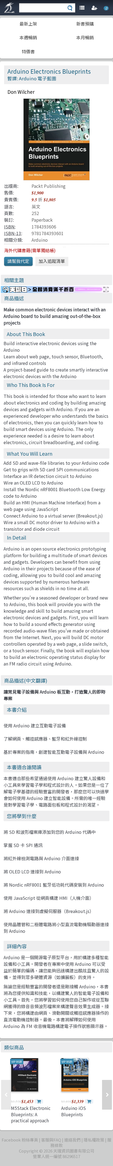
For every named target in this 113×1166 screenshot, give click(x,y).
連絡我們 (72, 1140)
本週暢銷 (28, 37)
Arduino (40, 240)
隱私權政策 (94, 1140)
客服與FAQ (51, 1140)
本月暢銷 (85, 37)
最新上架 (28, 23)
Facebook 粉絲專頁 (20, 1140)
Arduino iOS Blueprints (73, 1111)
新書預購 (85, 23)
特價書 (28, 51)
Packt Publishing (49, 186)
